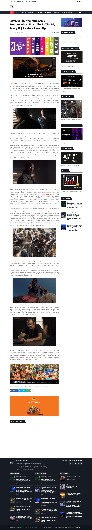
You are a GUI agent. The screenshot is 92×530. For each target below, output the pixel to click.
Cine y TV (73, 36)
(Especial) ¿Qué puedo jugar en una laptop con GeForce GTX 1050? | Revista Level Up (74, 478)
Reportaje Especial (65, 40)
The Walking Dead (28, 386)
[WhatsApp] (27, 390)
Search (79, 12)
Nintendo (63, 38)
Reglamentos (68, 527)
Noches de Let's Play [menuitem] (67, 12)
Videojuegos (69, 42)
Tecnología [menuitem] (39, 12)
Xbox (74, 42)
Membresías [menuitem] (57, 12)
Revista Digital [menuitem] (48, 12)
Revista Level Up (73, 40)
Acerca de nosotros (19, 1)
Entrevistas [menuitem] (31, 12)
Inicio (11, 1)
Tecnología (64, 42)
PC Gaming (73, 38)
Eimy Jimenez (16, 386)
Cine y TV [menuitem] (23, 12)
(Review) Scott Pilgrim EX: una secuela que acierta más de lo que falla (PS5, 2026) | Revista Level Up (24, 518)
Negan (21, 386)
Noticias (68, 38)
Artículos (68, 36)
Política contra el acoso (77, 527)
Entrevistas (78, 36)
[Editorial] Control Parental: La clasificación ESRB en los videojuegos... (73, 486)
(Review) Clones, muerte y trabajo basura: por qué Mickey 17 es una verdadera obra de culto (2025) (24, 500)
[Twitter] (56, 32)
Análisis (63, 36)
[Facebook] (54, 32)
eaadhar (35, 527)
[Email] (58, 32)
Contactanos (61, 527)
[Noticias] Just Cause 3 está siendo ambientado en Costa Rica (74, 494)
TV (46, 386)
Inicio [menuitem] (12, 12)
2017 (14, 17)
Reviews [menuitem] (17, 12)
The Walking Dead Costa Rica (38, 386)
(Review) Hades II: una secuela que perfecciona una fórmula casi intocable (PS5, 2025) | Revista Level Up (24, 508)
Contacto (27, 1)
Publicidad (33, 1)
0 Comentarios (20, 32)
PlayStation (79, 38)
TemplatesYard (21, 527)
